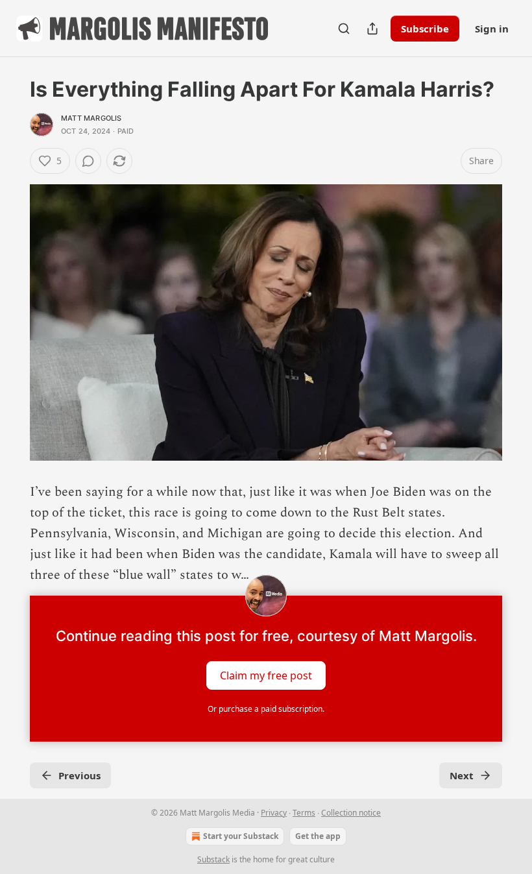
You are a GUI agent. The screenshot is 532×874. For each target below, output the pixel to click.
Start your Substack (240, 836)
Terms (304, 812)
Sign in (492, 28)
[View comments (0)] (88, 161)
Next (462, 775)
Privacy (274, 812)
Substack (213, 859)
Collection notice (351, 812)
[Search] (344, 29)
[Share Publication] (372, 29)
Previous (79, 775)
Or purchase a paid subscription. (266, 708)
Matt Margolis (91, 118)
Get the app (318, 836)
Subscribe (425, 28)
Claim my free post (266, 675)
